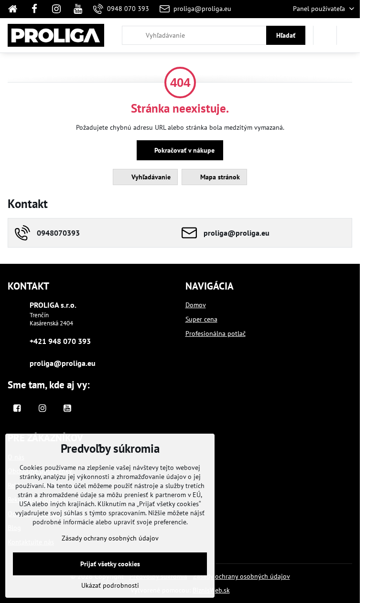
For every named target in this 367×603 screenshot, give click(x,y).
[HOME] (15, 9)
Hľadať (285, 35)
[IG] (56, 9)
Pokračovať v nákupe (183, 150)
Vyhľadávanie (150, 177)
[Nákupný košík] (324, 35)
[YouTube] (78, 9)
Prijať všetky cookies (110, 564)
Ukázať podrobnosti (110, 585)
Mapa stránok (219, 177)
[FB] (34, 9)
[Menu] (348, 35)
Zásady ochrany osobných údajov (241, 576)
